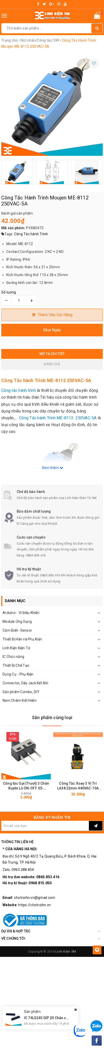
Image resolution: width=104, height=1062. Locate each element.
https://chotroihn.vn (34, 905)
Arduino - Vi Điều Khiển (21, 613)
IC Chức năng (13, 657)
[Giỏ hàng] (97, 17)
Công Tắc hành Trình (31, 234)
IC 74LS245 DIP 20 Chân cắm (47, 1018)
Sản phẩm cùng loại (52, 717)
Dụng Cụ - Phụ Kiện (18, 674)
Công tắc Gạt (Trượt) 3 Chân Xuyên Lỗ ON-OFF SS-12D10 (26, 786)
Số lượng (8, 292)
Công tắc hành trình (18, 390)
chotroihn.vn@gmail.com (34, 898)
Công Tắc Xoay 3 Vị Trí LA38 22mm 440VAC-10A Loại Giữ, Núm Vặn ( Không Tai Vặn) (78, 786)
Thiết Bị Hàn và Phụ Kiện (22, 639)
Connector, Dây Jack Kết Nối (25, 683)
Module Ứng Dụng (17, 622)
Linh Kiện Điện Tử (16, 648)
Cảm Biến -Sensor (17, 630)
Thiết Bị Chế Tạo (16, 665)
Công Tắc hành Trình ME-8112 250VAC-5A (58, 418)
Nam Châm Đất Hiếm (20, 700)
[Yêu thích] (94, 63)
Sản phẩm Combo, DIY (21, 692)
